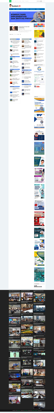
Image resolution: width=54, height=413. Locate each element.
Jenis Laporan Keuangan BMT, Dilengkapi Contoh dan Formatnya (27, 60)
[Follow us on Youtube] (42, 24)
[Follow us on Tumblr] (40, 26)
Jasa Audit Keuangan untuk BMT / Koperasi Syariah (15, 50)
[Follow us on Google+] (38, 24)
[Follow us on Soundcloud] (44, 26)
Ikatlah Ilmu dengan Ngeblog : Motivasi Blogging (15, 100)
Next (18, 34)
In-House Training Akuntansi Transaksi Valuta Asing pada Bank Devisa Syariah (40, 61)
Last (20, 34)
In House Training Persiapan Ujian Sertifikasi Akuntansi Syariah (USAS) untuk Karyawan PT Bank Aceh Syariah (26, 47)
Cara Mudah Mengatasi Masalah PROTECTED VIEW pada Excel (16, 89)
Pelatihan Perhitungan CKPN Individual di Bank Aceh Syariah (27, 55)
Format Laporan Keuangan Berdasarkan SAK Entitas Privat (40, 41)
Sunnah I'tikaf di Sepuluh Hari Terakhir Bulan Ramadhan (16, 75)
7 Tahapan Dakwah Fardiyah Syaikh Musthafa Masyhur (24, 27)
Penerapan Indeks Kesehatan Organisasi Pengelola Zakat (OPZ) (27, 81)
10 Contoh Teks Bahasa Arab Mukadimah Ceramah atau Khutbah (16, 71)
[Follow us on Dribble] (44, 24)
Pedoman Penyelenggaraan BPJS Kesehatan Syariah (16, 66)
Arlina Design (25, 410)
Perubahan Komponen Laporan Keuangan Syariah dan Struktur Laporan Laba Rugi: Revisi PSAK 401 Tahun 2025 (27, 73)
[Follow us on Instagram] (38, 26)
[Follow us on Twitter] (36, 24)
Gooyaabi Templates (34, 410)
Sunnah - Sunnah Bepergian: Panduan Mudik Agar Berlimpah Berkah (16, 79)
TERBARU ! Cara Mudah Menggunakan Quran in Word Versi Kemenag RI (40, 45)
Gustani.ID (18, 410)
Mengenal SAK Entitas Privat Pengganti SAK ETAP (27, 64)
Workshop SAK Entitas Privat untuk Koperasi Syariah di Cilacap (27, 51)
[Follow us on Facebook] (34, 24)
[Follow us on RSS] (40, 24)
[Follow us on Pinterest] (36, 26)
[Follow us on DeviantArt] (34, 26)
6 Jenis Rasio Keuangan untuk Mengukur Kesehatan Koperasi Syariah (40, 48)
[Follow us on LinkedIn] (42, 26)
